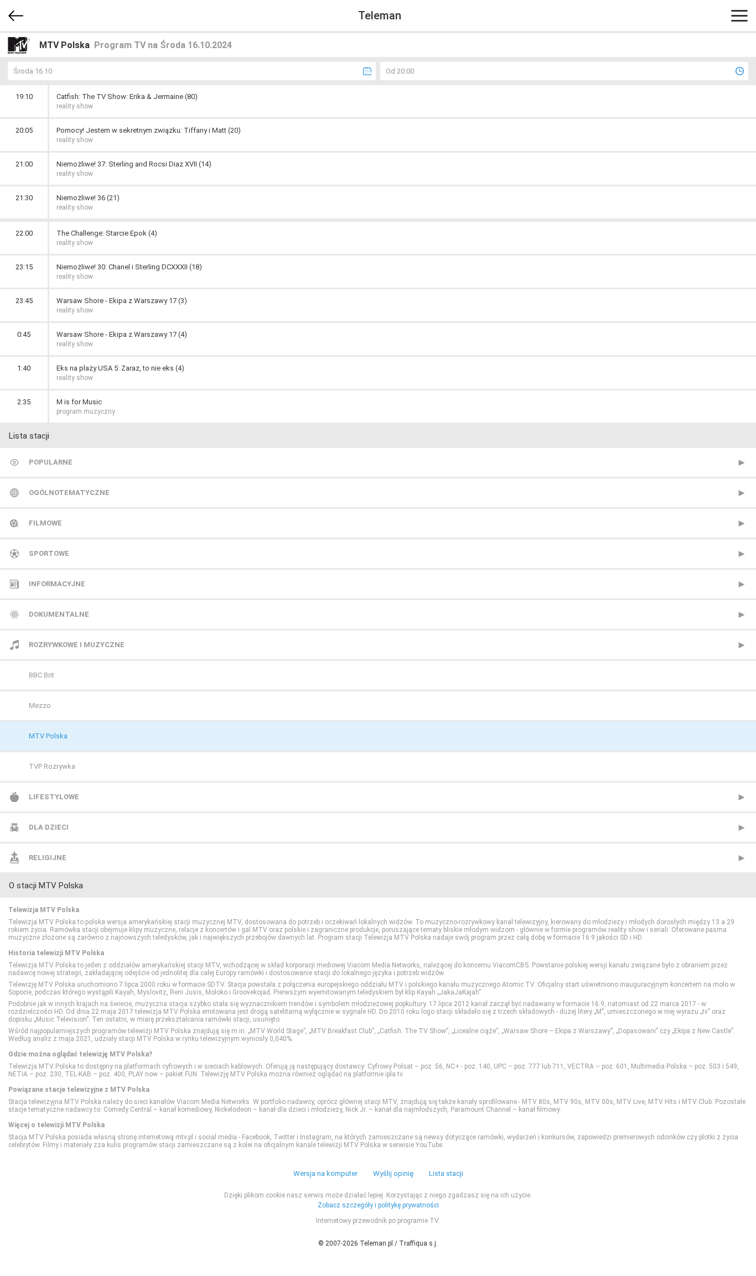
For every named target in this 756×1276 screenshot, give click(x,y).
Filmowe (45, 523)
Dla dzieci (49, 827)
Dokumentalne (59, 614)
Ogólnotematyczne (69, 492)
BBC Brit (41, 675)
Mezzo (40, 705)
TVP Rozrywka (52, 766)
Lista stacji (446, 1173)
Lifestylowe (54, 797)
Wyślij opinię (393, 1173)
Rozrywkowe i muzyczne (77, 644)
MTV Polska (48, 736)
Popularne (51, 462)
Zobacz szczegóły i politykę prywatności (378, 1205)
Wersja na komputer (325, 1173)
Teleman (379, 15)
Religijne (47, 857)
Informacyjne (57, 584)
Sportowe (49, 553)
